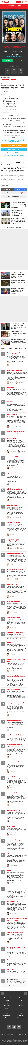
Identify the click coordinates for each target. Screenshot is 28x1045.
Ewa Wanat (12, 564)
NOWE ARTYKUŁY (14, 155)
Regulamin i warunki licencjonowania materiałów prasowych (12, 179)
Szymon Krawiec (13, 654)
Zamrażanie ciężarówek (13, 522)
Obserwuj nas (13, 193)
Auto (7, 1003)
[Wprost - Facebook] (9, 1027)
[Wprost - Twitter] (14, 1027)
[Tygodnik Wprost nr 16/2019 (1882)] (14, 27)
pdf (7, 72)
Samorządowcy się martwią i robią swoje (16, 660)
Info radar (9, 401)
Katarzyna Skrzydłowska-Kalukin (15, 426)
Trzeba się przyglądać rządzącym (16, 432)
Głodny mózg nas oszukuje (14, 744)
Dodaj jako (13, 196)
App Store (9, 171)
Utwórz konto (7, 60)
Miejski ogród (11, 969)
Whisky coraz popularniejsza (15, 632)
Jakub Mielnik (12, 714)
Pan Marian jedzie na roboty (15, 553)
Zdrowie (7, 1000)
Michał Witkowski (13, 913)
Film (8, 853)
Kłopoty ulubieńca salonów (14, 720)
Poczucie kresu (11, 826)
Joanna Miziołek (21, 382)
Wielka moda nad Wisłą (13, 618)
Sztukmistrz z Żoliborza (13, 584)
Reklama (21, 1015)
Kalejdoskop (10, 888)
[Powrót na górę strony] (25, 993)
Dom (21, 1003)
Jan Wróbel (23, 451)
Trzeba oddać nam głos (13, 689)
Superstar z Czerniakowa (14, 810)
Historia (21, 1006)
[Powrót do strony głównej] (2, 993)
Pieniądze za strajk (12, 438)
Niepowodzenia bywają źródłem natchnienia (16, 948)
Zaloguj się (18, 152)
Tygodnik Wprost (14, 6)
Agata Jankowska (13, 467)
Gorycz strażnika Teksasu (14, 793)
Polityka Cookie (7, 1020)
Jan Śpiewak (12, 596)
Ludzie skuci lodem (12, 505)
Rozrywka (7, 1006)
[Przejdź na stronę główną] (0, 2)
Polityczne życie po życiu (14, 540)
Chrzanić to (10, 960)
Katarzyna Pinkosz (13, 756)
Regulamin (7, 1017)
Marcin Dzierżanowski (13, 483)
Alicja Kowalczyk (13, 771)
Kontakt (21, 1013)
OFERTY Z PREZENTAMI (14, 149)
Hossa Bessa (10, 642)
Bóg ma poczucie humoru (14, 473)
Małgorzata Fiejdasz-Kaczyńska (15, 517)
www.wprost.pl (17, 1041)
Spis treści (6, 46)
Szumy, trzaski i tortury (13, 840)
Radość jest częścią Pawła (14, 489)
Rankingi (7, 1008)
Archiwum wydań (15, 46)
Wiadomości (7, 998)
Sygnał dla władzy (12, 414)
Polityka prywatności (21, 1017)
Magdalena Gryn (13, 627)
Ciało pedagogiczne (12, 901)
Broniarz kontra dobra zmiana (15, 569)
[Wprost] (1, 77)
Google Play (15, 171)
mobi (21, 72)
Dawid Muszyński (13, 805)
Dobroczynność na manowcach (15, 703)
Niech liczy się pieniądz (13, 353)
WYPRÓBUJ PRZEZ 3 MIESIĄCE (14, 145)
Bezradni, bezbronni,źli (13, 777)
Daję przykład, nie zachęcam (15, 932)
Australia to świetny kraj (14, 735)
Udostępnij (22, 189)
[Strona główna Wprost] (5, 2)
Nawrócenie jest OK (12, 457)
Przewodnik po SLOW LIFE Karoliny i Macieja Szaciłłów (17, 919)
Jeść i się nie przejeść (13, 762)
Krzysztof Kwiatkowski (14, 787)
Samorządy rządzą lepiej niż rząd (16, 676)
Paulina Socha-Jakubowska (15, 942)
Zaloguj (20, 60)
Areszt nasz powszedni (13, 601)
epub (14, 72)
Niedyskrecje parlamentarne (15, 370)
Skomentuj (6, 189)
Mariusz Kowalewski (13, 612)
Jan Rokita (12, 534)
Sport (21, 1000)
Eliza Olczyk (12, 382)
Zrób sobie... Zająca (12, 979)
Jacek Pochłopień (13, 365)
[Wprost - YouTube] (19, 1027)
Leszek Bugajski (12, 821)
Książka (9, 870)
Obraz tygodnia (11, 387)
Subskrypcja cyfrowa (17, 47)
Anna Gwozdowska (13, 729)
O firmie (7, 1013)
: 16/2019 (14, 8)
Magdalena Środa (13, 451)
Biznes (21, 998)
